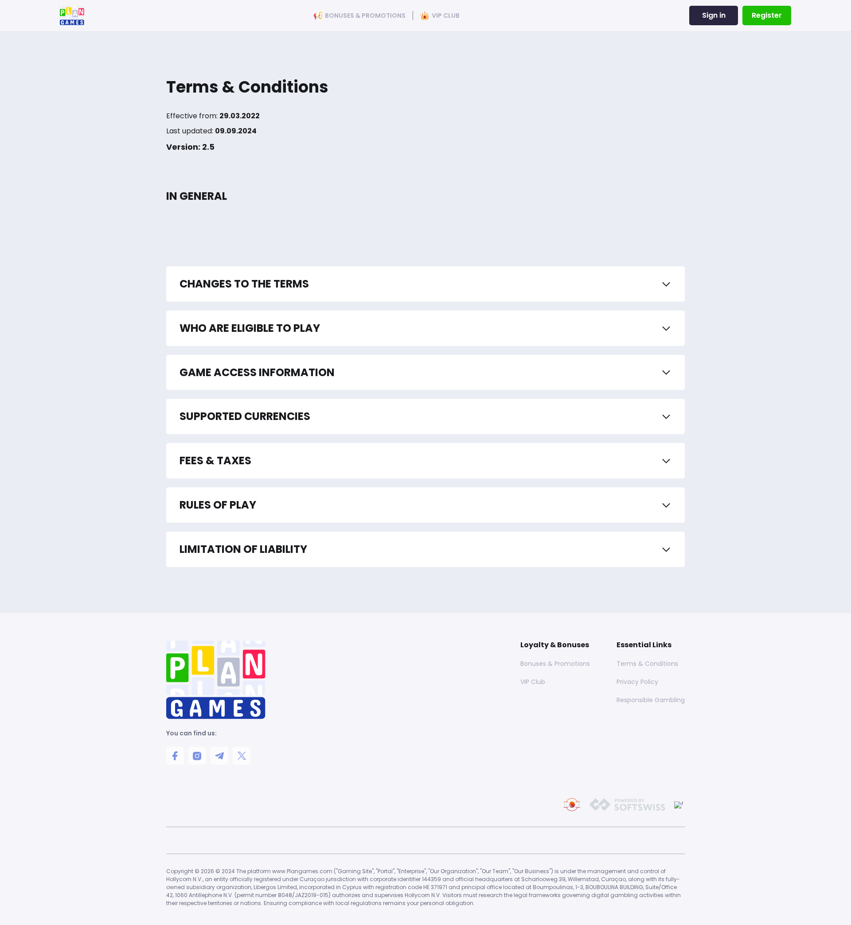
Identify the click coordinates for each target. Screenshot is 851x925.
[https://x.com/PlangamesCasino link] (241, 756)
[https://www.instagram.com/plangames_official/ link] (197, 756)
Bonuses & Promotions (365, 15)
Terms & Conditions (647, 663)
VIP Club (446, 15)
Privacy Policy (637, 681)
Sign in (714, 15)
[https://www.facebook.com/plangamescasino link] (175, 756)
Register (767, 15)
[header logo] (72, 15)
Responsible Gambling (651, 700)
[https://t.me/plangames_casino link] (219, 756)
